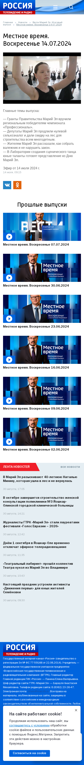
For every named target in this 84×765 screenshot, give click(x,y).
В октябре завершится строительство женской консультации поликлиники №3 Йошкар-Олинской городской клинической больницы (41, 501)
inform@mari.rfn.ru (38, 691)
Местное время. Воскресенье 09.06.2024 (36, 408)
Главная (8, 23)
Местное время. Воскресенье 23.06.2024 (36, 326)
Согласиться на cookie (29, 753)
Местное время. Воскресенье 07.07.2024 (36, 244)
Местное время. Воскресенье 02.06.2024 (36, 449)
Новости (22, 23)
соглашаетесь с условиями (29, 725)
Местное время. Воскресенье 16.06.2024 (36, 367)
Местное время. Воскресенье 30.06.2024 (36, 285)
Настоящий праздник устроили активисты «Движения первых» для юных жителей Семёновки (36, 588)
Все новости (70, 467)
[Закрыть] (76, 710)
